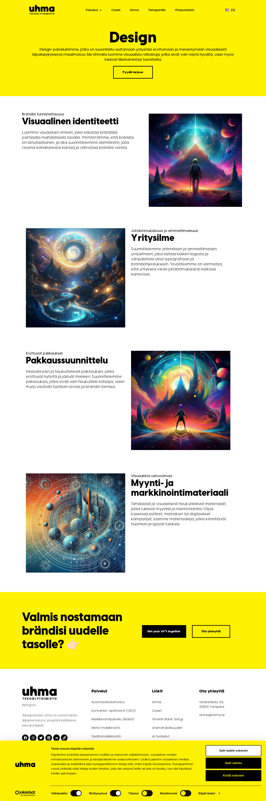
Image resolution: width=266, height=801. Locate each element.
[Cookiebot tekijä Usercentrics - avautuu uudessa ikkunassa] (25, 793)
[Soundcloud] (56, 737)
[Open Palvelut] (100, 10)
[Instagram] (33, 737)
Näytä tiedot (206, 793)
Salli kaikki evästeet (233, 750)
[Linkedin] (48, 737)
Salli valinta (233, 763)
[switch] (115, 793)
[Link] (64, 737)
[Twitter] (41, 737)
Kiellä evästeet (233, 775)
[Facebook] (25, 737)
